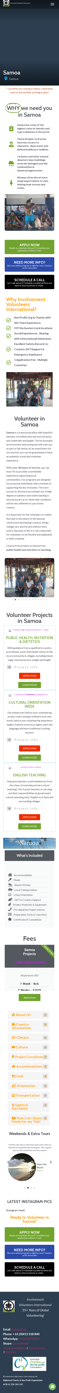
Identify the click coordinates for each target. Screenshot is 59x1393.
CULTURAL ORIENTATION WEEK (29, 704)
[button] (9, 577)
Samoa (13, 79)
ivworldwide (20, 1343)
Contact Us (18, 1329)
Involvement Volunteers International (19, 3)
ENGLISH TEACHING (29, 775)
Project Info (26, 667)
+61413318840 (29, 1338)
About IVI (23, 1015)
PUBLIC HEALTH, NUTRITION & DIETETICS (29, 640)
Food (18, 1076)
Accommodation (29, 1066)
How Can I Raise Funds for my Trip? (27, 1119)
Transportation (27, 1095)
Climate (22, 1037)
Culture (21, 1047)
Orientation (25, 1086)
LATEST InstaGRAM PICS (29, 1201)
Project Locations (28, 1057)
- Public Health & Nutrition (29, 962)
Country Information (21, 1026)
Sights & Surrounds (20, 1106)
